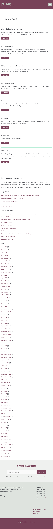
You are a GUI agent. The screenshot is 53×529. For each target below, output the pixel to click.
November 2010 (6, 445)
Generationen (5, 135)
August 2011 (5, 419)
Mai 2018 (4, 317)
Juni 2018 (4, 315)
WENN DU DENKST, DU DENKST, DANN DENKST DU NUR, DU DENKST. (22, 214)
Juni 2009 (4, 453)
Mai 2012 (4, 394)
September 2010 (6, 450)
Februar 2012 (5, 402)
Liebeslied (4, 101)
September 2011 (6, 416)
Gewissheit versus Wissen (8, 228)
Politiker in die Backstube (8, 236)
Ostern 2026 (5, 217)
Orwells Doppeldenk (7, 239)
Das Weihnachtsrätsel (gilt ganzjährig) (12, 198)
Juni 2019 (4, 300)
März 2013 (4, 368)
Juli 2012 (3, 388)
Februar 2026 (5, 258)
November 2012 (6, 377)
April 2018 (4, 320)
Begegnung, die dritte (7, 46)
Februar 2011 (5, 436)
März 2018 (4, 323)
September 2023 (6, 286)
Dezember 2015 (6, 331)
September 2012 (6, 382)
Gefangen (4, 204)
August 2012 (5, 385)
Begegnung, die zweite (7, 83)
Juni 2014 (4, 346)
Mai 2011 (4, 428)
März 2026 (4, 255)
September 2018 (6, 312)
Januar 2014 (4, 351)
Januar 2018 (4, 329)
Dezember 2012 (6, 374)
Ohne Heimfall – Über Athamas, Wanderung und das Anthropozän (20, 195)
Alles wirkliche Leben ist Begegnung (11, 29)
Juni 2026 (4, 247)
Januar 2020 (4, 298)
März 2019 (4, 306)
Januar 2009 (4, 456)
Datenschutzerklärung (42, 476)
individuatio (6, 3)
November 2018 (6, 309)
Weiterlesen (5, 39)
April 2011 (4, 431)
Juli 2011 (3, 422)
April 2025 (4, 278)
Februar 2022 (5, 292)
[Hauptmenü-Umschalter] (50, 4)
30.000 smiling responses (8, 151)
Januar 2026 (4, 261)
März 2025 (4, 281)
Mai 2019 (4, 303)
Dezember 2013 (6, 354)
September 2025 (6, 272)
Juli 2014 (3, 343)
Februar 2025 (5, 283)
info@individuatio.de (40, 498)
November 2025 (6, 266)
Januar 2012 (4, 405)
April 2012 (4, 397)
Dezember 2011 (6, 408)
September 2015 (6, 334)
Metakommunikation (7, 222)
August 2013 (5, 363)
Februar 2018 (5, 326)
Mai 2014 (4, 349)
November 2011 (6, 411)
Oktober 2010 (5, 448)
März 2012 (4, 399)
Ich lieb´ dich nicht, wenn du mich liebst (12, 66)
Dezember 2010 (6, 442)
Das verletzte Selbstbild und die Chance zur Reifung (16, 234)
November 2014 (6, 340)
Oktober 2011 (5, 414)
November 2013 (6, 357)
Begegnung (4, 118)
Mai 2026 (4, 250)
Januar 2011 (4, 439)
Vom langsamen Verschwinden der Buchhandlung (15, 220)
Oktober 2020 (5, 295)
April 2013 (4, 365)
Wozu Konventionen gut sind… (9, 201)
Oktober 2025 (5, 269)
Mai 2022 (4, 289)
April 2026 (4, 252)
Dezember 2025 (6, 264)
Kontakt (35, 513)
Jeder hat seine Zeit (6, 207)
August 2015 (5, 337)
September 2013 (6, 360)
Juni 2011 (4, 425)
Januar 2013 (4, 371)
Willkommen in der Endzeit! (9, 231)
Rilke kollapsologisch (7, 225)
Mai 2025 (4, 275)
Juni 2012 (4, 391)
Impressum (36, 511)
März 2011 (4, 433)
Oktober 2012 (5, 380)
